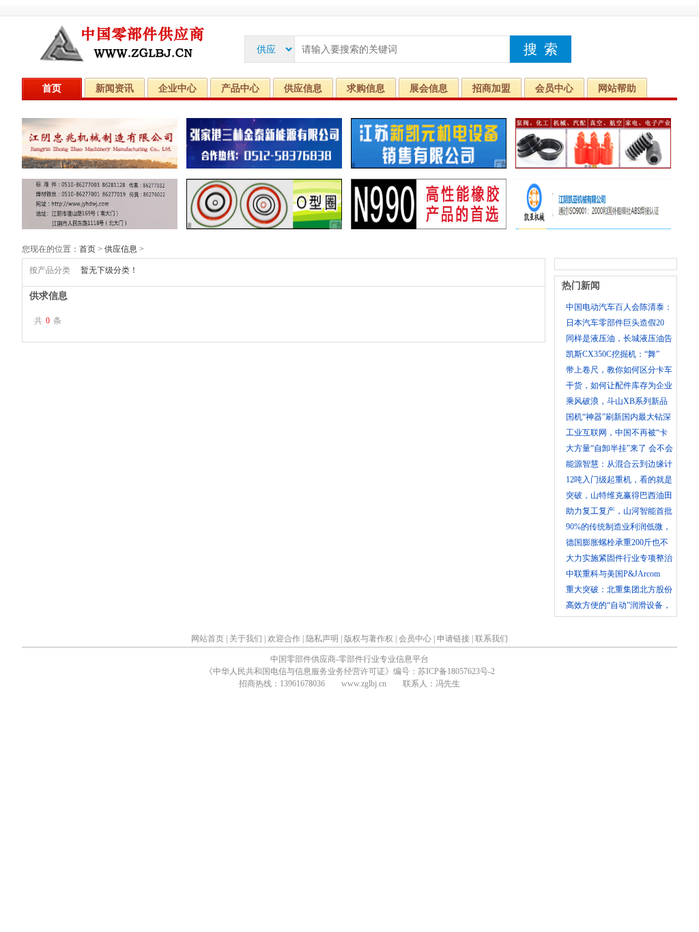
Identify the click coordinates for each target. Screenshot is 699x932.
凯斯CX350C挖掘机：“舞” (612, 354)
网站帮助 (617, 88)
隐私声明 (322, 638)
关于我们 (245, 638)
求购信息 (366, 88)
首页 (51, 88)
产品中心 (240, 88)
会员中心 (554, 88)
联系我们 (491, 638)
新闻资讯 (115, 88)
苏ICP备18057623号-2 (456, 671)
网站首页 (207, 638)
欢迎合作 (284, 638)
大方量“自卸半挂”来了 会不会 (619, 448)
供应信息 (303, 88)
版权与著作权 (368, 638)
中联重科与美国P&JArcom (613, 574)
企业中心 (177, 88)
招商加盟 (491, 88)
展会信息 (429, 88)
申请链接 (453, 638)
